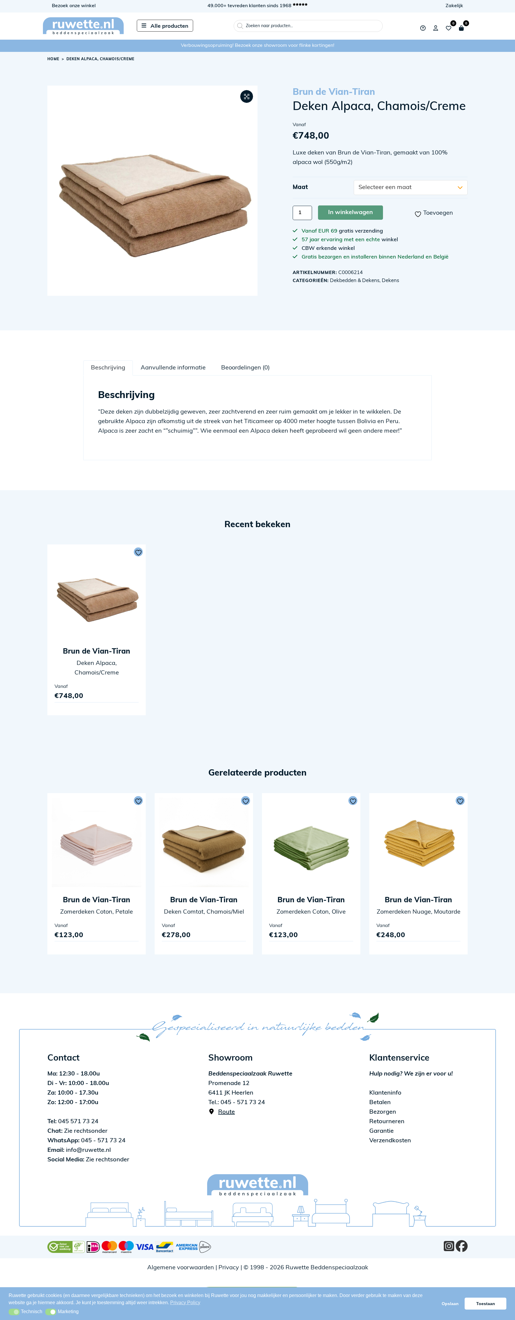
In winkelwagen (350, 213)
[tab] (108, 367)
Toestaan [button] (485, 1303)
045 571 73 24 (72, 1122)
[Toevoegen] (138, 551)
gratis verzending (361, 231)
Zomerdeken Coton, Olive (311, 912)
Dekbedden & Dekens (354, 280)
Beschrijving (108, 368)
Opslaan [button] (450, 1303)
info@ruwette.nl (79, 1150)
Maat (300, 188)
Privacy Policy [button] (185, 1302)
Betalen (380, 1103)
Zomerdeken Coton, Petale (96, 912)
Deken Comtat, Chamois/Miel (204, 912)
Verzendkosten (390, 1141)
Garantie (381, 1131)
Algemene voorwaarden (180, 1268)
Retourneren (386, 1122)
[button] (246, 96)
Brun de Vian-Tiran (334, 92)
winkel (389, 240)
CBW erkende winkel (328, 248)
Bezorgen (382, 1112)
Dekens (390, 280)
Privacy (228, 1268)
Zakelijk (454, 6)
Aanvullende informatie (173, 368)
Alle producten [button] (169, 26)
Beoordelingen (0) (245, 368)
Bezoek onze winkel (74, 6)
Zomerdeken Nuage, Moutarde (418, 912)
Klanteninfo (385, 1093)
